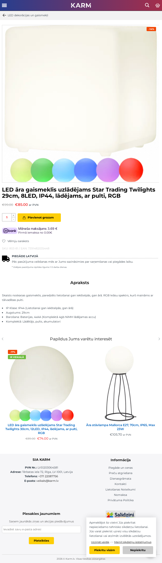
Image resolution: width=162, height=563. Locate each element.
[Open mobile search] (147, 6)
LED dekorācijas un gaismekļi (28, 15)
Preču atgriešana (120, 473)
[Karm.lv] (81, 6)
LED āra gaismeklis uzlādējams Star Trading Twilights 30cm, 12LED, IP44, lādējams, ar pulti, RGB (41, 429)
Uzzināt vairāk (100, 542)
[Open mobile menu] (4, 7)
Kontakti (120, 484)
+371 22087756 (48, 476)
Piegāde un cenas (120, 467)
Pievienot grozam (41, 217)
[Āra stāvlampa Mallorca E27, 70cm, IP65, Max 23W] (120, 383)
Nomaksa (120, 495)
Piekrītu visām (104, 550)
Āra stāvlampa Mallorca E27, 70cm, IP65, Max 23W (120, 427)
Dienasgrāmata (120, 478)
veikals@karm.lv (47, 481)
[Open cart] (157, 5)
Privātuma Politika (121, 500)
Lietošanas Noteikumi (120, 489)
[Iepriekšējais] (3, 339)
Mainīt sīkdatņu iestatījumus (132, 542)
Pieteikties (41, 540)
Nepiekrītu (138, 550)
